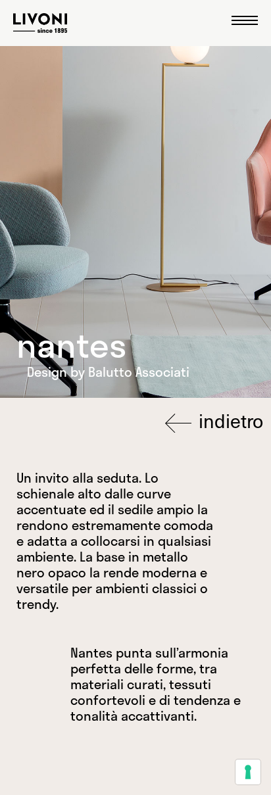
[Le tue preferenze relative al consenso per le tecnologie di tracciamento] (247, 771)
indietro (228, 421)
